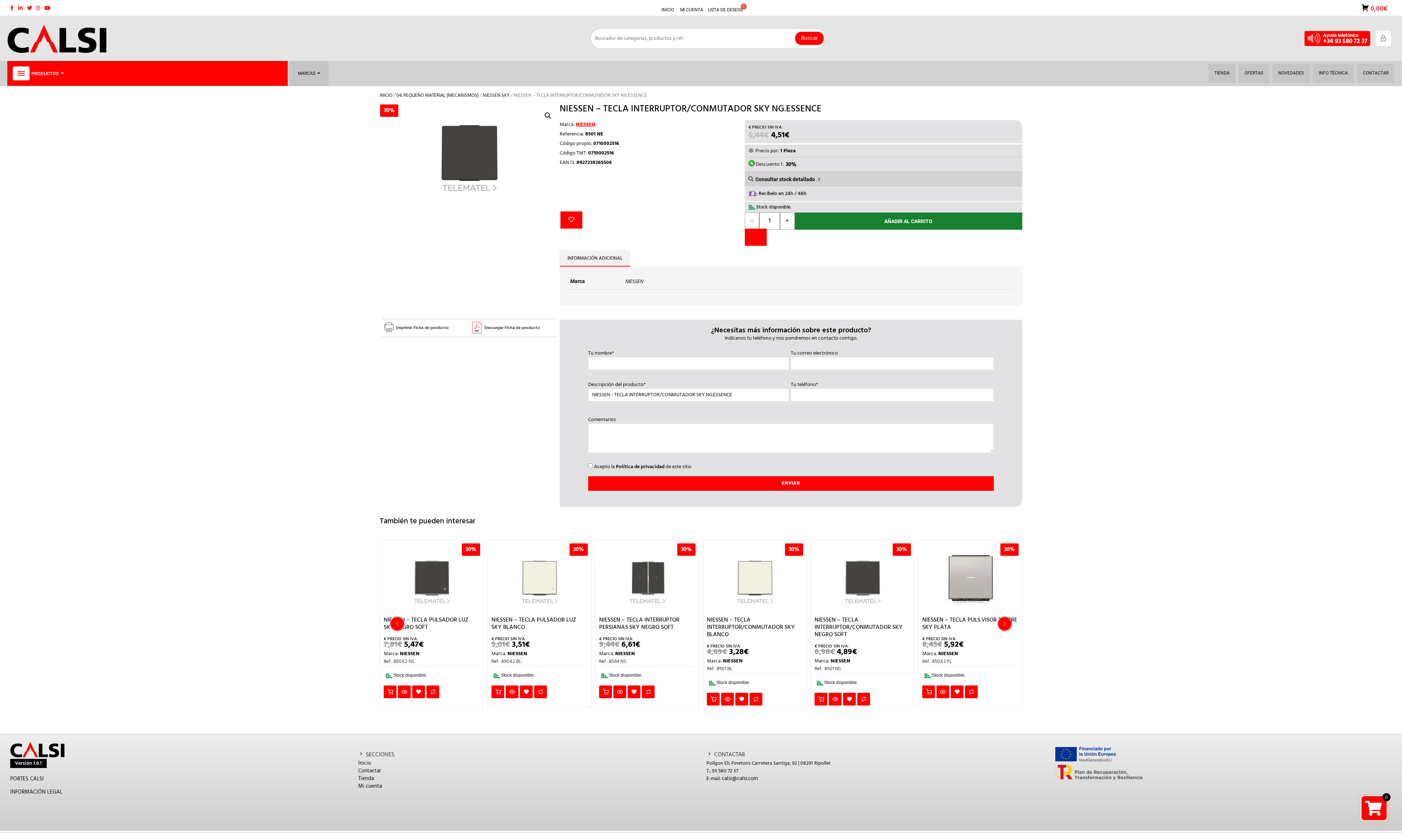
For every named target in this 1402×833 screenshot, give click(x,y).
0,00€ (1378, 8)
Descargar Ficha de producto (512, 328)
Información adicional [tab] (595, 258)
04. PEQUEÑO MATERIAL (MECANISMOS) (438, 95)
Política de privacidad (640, 467)
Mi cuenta (370, 786)
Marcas (306, 73)
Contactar (369, 771)
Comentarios (602, 420)
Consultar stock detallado (785, 179)
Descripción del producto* (617, 385)
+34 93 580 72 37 (1345, 41)
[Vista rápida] (404, 691)
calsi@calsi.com (740, 778)
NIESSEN (585, 125)
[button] (548, 115)
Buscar (809, 38)
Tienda (366, 778)
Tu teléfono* (804, 385)
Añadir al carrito (908, 221)
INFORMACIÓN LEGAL (36, 792)
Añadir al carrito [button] (390, 691)
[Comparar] (756, 237)
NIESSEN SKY (496, 95)
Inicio (386, 95)
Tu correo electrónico (814, 353)
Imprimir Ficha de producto (422, 328)
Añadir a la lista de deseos (571, 220)
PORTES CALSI (27, 779)
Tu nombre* (601, 353)
